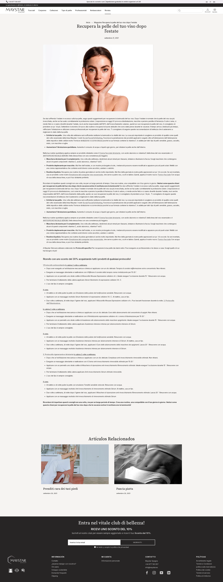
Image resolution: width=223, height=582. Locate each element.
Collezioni (54, 10)
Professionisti (81, 10)
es (207, 2)
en (214, 2)
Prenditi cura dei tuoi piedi (60, 489)
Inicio (88, 22)
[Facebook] (147, 572)
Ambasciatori (95, 10)
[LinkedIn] (169, 572)
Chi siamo (55, 567)
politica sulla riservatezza (205, 567)
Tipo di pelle (66, 10)
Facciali (31, 10)
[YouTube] (161, 572)
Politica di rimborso (203, 576)
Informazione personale (111, 561)
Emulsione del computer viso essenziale (86, 175)
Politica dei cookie (203, 570)
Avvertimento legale (203, 561)
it (210, 2)
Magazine (98, 22)
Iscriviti (137, 542)
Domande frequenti (59, 573)
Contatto (55, 561)
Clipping (55, 576)
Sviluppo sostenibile (59, 570)
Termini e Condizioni (204, 564)
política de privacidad (120, 547)
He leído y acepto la (104, 547)
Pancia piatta (124, 489)
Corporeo (42, 10)
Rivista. (108, 10)
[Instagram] (154, 572)
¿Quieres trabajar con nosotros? (64, 564)
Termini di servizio (203, 573)
